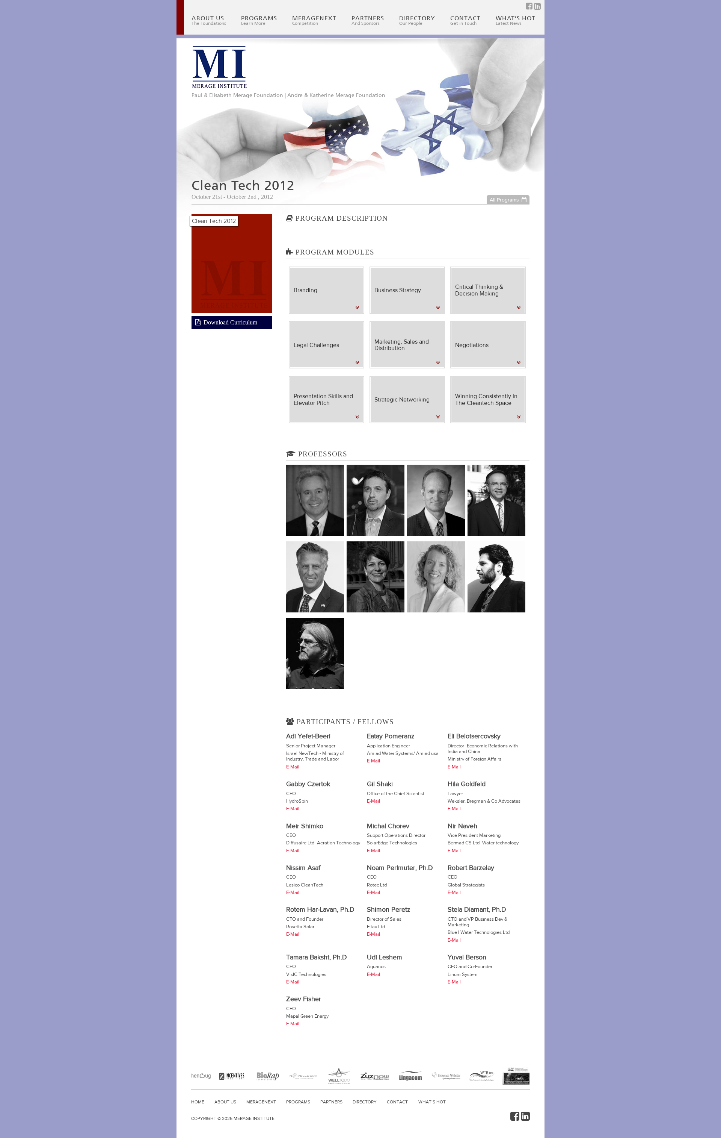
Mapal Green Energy (307, 1016)
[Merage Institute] (219, 67)
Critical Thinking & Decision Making (479, 290)
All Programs (504, 200)
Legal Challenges (316, 345)
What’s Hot (515, 20)
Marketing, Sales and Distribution (401, 345)
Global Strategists (466, 885)
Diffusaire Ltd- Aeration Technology (323, 843)
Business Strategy (397, 290)
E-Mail (292, 767)
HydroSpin (297, 801)
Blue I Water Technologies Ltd (479, 932)
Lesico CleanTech (304, 885)
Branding (305, 290)
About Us (209, 20)
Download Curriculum (230, 322)
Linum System (463, 974)
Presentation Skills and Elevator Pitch (323, 399)
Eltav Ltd (376, 926)
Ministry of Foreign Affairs (474, 759)
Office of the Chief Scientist (395, 793)
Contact (465, 20)
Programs (259, 20)
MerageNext (314, 20)
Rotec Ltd (377, 885)
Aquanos (376, 966)
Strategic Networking (402, 399)
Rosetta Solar (300, 926)
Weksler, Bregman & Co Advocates (484, 801)
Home (197, 1102)
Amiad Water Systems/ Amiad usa (403, 753)
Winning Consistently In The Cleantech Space (486, 399)
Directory (417, 20)
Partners (367, 20)
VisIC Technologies (306, 974)
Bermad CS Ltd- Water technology (483, 843)
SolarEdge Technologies (392, 843)
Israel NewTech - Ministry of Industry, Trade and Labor (315, 756)
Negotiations (472, 345)
